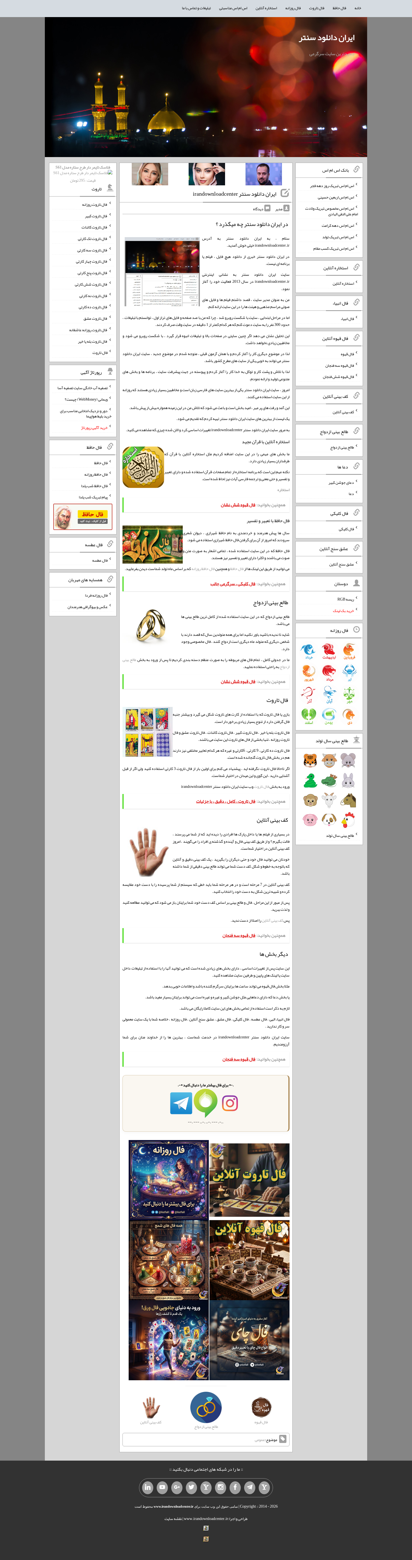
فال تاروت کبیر (96, 215)
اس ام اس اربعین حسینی (336, 197)
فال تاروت (316, 8)
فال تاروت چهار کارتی (92, 261)
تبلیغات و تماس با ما (196, 8)
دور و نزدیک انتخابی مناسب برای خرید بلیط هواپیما (86, 413)
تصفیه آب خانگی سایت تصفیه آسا (82, 388)
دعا (351, 494)
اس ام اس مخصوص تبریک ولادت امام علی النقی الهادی (331, 211)
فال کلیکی (346, 529)
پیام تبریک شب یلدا (93, 497)
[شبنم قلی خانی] (150, 175)
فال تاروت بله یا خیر (93, 341)
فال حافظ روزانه (203, 569)
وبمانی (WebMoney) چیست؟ (86, 399)
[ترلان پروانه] (207, 175)
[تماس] (206, 1487)
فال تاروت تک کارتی (93, 238)
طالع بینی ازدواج (342, 447)
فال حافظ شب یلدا (94, 485)
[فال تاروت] (249, 1181)
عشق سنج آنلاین (341, 564)
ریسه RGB (345, 599)
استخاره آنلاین (266, 8)
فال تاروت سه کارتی (92, 250)
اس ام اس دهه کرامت (338, 225)
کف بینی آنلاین (272, 920)
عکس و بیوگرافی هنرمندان (88, 607)
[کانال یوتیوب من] (162, 1487)
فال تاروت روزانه (95, 204)
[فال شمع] (169, 1261)
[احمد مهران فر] (264, 175)
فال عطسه (100, 560)
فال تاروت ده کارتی (93, 307)
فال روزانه (293, 8)
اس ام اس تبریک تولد (338, 237)
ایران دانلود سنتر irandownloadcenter (234, 193)
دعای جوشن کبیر (341, 482)
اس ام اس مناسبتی (233, 8)
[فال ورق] (169, 1341)
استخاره (283, 490)
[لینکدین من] (147, 1487)
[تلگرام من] (249, 1487)
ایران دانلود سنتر (327, 37)
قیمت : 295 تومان (82, 173)
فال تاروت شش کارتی (91, 284)
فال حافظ (339, 8)
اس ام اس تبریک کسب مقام (333, 248)
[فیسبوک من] (235, 1487)
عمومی (260, 1440)
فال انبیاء (347, 319)
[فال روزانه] (169, 1181)
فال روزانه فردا (96, 595)
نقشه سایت (173, 1518)
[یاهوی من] (264, 1487)
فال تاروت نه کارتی (93, 295)
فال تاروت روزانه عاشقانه (88, 330)
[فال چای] (249, 1341)
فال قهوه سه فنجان (339, 365)
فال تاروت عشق (96, 318)
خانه (358, 8)
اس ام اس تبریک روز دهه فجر (332, 186)
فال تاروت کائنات (95, 227)
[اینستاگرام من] (220, 1487)
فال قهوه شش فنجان (338, 376)
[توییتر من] (191, 1487)
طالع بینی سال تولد (340, 835)
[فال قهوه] (249, 1261)
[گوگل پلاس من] (176, 1487)
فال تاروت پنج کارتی (93, 273)
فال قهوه (347, 354)
